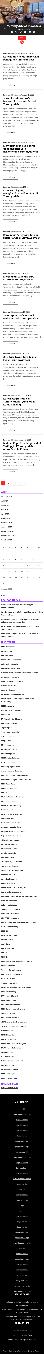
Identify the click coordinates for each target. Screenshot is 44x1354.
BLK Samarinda (7, 745)
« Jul (3, 595)
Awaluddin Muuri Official (11, 827)
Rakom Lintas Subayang (11, 805)
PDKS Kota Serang (8, 992)
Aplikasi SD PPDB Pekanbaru (12, 694)
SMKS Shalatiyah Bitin (10, 1018)
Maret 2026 (5, 518)
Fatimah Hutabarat (9, 875)
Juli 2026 (4, 501)
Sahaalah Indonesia (9, 664)
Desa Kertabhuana (9, 935)
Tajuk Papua (6, 728)
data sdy (22, 1189)
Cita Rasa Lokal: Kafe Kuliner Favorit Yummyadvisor (20, 359)
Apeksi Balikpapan (9, 879)
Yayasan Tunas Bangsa (11, 970)
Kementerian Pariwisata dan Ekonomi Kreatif (19, 673)
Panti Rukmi (6, 715)
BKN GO (4, 953)
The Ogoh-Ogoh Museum (11, 862)
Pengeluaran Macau (9, 1088)
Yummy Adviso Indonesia (24, 26)
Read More (10, 85)
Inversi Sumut (6, 651)
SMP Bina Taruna (8, 966)
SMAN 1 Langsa (7, 1052)
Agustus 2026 (6, 497)
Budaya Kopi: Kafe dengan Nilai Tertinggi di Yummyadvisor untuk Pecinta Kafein (22, 446)
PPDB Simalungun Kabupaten (13, 1009)
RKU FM (4, 792)
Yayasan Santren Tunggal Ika (13, 1026)
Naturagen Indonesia (10, 677)
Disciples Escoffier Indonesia (13, 831)
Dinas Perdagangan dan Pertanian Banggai (19, 896)
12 (15, 565)
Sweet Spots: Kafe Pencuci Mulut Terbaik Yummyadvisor (20, 317)
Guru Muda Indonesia (10, 732)
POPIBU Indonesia (8, 801)
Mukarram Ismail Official (11, 710)
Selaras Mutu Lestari (9, 905)
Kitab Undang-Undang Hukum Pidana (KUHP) (19, 922)
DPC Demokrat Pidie (9, 849)
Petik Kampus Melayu (10, 914)
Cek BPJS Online (7, 1056)
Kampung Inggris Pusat (11, 767)
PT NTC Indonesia (8, 762)
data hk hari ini (22, 1125)
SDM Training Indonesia (10, 758)
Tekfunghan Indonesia (10, 909)
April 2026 (5, 514)
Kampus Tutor (7, 810)
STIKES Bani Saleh (8, 736)
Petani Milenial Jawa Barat (12, 1061)
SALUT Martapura (8, 1013)
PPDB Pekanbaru (8, 647)
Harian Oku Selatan (9, 844)
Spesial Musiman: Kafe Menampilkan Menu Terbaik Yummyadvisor (20, 101)
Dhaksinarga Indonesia (10, 1005)
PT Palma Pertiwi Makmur (11, 719)
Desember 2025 (7, 531)
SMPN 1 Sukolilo (7, 940)
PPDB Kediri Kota (8, 784)
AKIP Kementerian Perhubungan (14, 1022)
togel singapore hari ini (22, 1114)
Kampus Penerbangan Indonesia (14, 775)
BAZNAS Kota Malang (9, 927)
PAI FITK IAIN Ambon (9, 1078)
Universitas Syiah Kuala (10, 668)
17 (18, 483)
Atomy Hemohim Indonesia (12, 771)
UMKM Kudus (6, 957)
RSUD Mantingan (8, 1074)
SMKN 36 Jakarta (8, 1065)
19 (15, 571)
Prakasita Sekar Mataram (11, 814)
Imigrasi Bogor (7, 741)
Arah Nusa (5, 944)
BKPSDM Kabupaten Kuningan (13, 888)
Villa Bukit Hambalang (10, 840)
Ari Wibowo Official (9, 749)
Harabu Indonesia (8, 853)
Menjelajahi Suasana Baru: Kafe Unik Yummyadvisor (19, 278)
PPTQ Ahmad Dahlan (9, 1069)
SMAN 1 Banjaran (8, 754)
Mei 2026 (4, 510)
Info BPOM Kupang (8, 1039)
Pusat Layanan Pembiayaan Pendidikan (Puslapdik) (17, 700)
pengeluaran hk (22, 1270)
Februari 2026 (6, 523)
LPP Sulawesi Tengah (9, 996)
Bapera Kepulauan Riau (11, 836)
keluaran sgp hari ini (22, 1286)
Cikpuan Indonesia (9, 983)
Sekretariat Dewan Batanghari (13, 1043)
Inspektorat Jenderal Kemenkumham (16, 987)
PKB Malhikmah (7, 948)
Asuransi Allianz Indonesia (12, 681)
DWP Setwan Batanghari (11, 1048)
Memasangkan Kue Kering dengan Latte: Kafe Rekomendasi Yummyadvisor (20, 148)
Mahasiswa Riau (8, 1031)
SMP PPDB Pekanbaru (10, 918)
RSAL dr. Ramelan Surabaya (12, 797)
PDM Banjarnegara (8, 1000)
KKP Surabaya (7, 655)
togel (22, 1205)
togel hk (22, 1248)
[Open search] (22, 42)
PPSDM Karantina (8, 1035)
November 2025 (7, 535)
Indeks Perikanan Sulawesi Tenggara (16, 961)
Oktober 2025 (6, 540)
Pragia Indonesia (8, 690)
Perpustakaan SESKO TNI (11, 974)
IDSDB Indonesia (7, 857)
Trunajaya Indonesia (9, 866)
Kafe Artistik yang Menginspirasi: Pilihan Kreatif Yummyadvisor (20, 193)
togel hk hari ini (22, 1163)
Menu (22, 38)
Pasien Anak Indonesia (10, 823)
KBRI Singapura (7, 706)
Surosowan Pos (7, 818)
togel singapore (22, 1211)
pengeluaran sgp (22, 1146)
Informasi (7, 53)
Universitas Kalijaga (9, 723)
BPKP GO (4, 931)
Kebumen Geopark (9, 788)
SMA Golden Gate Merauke (12, 870)
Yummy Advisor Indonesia (12, 660)
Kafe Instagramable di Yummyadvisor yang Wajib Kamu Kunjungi (19, 401)
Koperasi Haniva (8, 883)
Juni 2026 (5, 505)
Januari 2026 (6, 527)
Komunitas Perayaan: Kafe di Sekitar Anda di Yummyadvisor (21, 236)
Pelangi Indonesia (8, 686)
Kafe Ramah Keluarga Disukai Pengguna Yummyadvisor (21, 58)
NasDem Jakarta (8, 979)
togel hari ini (22, 1136)
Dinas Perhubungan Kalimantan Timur (17, 779)
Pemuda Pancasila (9, 901)
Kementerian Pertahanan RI (12, 892)
